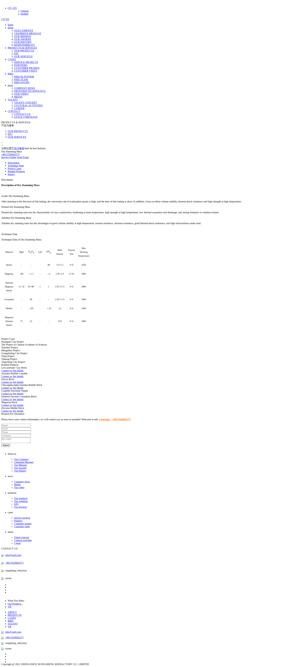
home (10, 24)
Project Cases (14, 168)
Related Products (16, 171)
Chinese (25, 11)
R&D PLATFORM (24, 76)
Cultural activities (23, 540)
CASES (12, 59)
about (10, 27)
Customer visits (22, 526)
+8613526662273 (14, 562)
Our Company (21, 459)
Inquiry (11, 174)
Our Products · (15, 603)
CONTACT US (22, 114)
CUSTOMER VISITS (25, 70)
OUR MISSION (22, 36)
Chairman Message (24, 462)
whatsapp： (114, 419)
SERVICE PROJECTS (26, 62)
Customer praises (22, 523)
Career (17, 543)
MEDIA (18, 96)
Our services (20, 507)
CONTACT (14, 111)
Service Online (8, 157)
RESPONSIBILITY (24, 45)
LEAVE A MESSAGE (26, 117)
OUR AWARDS (22, 39)
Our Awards (20, 468)
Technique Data (16, 165)
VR (9, 606)
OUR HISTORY (23, 42)
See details (18, 370)
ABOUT (12, 612)
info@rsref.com (13, 555)
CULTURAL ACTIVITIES (28, 105)
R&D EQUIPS (22, 82)
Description (13, 162)
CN (3, 19)
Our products (20, 498)
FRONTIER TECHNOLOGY (30, 91)
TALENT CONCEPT (25, 102)
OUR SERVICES (23, 56)
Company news (22, 481)
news (10, 85)
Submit (6, 445)
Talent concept (21, 537)
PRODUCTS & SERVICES (22, 47)
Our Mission (20, 465)
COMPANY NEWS (24, 88)
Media (17, 484)
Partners (18, 520)
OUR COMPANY (23, 30)
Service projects (22, 518)
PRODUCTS (14, 615)
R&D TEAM (21, 79)
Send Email (23, 157)
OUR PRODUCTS (24, 50)
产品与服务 (18, 148)
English (24, 13)
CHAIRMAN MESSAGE (27, 33)
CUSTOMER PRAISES (26, 68)
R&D (10, 73)
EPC (16, 53)
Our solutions (21, 501)
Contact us (6, 370)
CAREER (19, 108)
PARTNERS (20, 65)
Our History (20, 470)
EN (7, 19)
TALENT (13, 99)
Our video (19, 487)
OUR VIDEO (21, 94)
